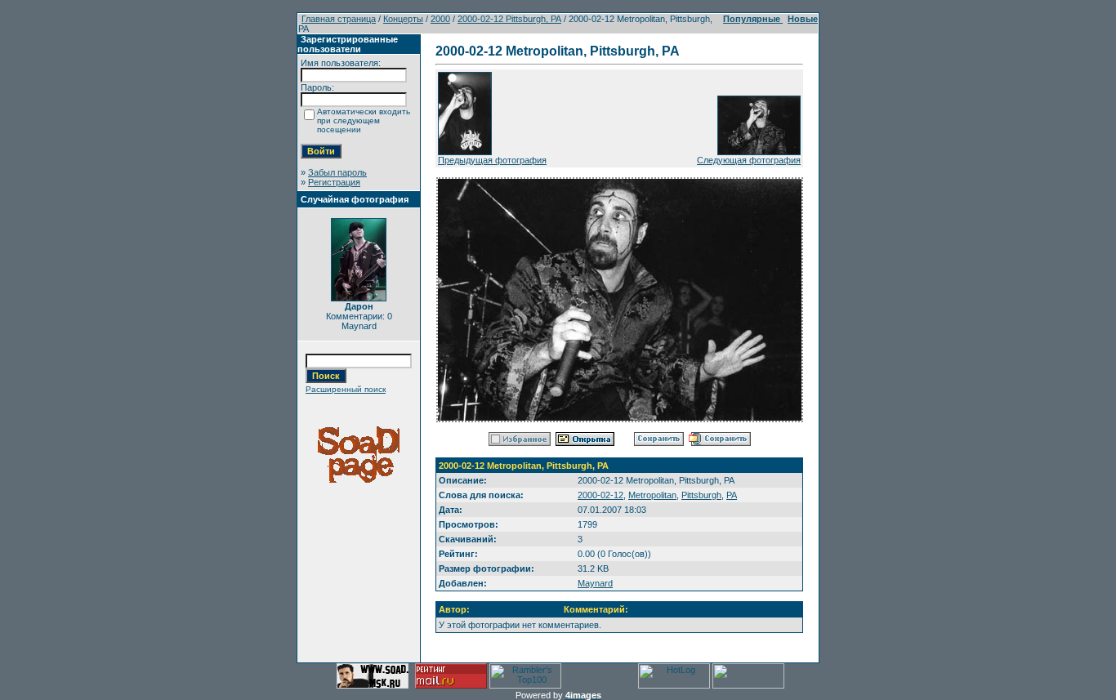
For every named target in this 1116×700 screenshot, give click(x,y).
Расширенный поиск (346, 389)
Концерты (403, 19)
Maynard (595, 583)
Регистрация (334, 182)
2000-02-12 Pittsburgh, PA (509, 19)
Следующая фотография (749, 160)
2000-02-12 (600, 495)
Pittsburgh (701, 495)
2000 (440, 19)
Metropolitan (652, 495)
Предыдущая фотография (492, 160)
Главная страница (338, 19)
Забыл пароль (337, 172)
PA (731, 495)
